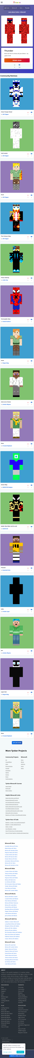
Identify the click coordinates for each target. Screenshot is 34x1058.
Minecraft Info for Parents (12, 813)
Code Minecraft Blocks (11, 913)
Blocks (22, 762)
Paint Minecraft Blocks (11, 901)
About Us (3, 989)
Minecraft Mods (5, 1023)
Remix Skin (17, 60)
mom (2, 360)
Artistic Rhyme (7, 404)
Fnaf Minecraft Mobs (10, 875)
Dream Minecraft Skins (11, 859)
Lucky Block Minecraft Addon (12, 924)
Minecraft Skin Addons (11, 928)
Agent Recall (8, 786)
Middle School (22, 1015)
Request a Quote (22, 1032)
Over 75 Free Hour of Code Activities (14, 831)
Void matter (4, 153)
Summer (20, 1002)
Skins (21, 8)
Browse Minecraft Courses (12, 800)
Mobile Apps (4, 997)
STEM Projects (22, 1030)
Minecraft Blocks (5, 1017)
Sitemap (3, 999)
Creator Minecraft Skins (11, 854)
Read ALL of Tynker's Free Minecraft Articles (16, 815)
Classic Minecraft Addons (11, 938)
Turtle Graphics (9, 779)
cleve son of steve (6, 402)
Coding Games (5, 1008)
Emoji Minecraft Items (11, 953)
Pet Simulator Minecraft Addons (13, 932)
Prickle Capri (6, 611)
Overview (20, 987)
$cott (2, 194)
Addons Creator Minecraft (12, 922)
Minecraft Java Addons (11, 930)
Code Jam (3, 1025)
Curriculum (21, 989)
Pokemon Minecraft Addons (12, 936)
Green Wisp (4, 484)
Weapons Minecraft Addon (12, 926)
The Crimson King (6, 236)
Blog (2, 987)
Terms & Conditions (6, 1039)
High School (21, 1017)
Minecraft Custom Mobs (11, 890)
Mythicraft (8, 788)
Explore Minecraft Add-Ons (12, 804)
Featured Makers (22, 997)
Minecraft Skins (5, 1011)
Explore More (17, 742)
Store (2, 1002)
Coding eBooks (5, 1000)
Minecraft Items (5, 1021)
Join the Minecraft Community (13, 802)
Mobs (22, 768)
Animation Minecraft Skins (12, 861)
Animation (8, 770)
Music (7, 777)
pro (2, 650)
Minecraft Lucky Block (10, 905)
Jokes (7, 764)
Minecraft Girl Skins (10, 863)
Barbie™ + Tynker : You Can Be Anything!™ (15, 822)
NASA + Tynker (9, 826)
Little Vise (5, 280)
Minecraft (14, 8)
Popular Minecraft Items (11, 951)
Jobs (2, 995)
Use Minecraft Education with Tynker (14, 811)
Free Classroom (22, 1011)
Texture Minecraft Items (11, 957)
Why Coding (21, 995)
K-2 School (21, 1021)
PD (19, 1027)
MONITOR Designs (7, 487)
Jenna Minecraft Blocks (11, 915)
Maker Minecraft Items (11, 949)
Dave (2, 443)
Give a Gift (21, 991)
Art (6, 760)
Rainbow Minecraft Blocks (12, 909)
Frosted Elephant (7, 446)
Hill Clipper (6, 114)
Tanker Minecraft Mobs (11, 886)
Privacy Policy (5, 1041)
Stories (7, 774)
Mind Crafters (9, 790)
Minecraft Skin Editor (7, 1013)
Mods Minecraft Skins (10, 848)
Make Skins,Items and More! (12, 798)
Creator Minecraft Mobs (11, 871)
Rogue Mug (6, 363)
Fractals (7, 768)
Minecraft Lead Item (10, 945)
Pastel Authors (7, 321)
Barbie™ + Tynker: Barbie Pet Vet (13, 824)
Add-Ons (23, 764)
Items (22, 766)
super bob (4, 692)
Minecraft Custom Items (11, 947)
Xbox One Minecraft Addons (12, 934)
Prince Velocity (5, 277)
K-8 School (21, 1023)
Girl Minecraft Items (10, 961)
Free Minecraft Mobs (10, 888)
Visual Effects (9, 762)
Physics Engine (9, 766)
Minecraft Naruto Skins (11, 856)
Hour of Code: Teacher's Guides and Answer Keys (17, 833)
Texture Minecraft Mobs (11, 873)
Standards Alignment (24, 1025)
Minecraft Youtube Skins (11, 850)
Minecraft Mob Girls (10, 880)
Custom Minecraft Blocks (11, 898)
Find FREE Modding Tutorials (12, 808)
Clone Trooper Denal (6, 112)
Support (3, 991)
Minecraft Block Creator (11, 896)
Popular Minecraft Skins (11, 852)
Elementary (21, 1013)
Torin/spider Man (5, 319)
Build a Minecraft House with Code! (14, 806)
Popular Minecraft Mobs (11, 877)
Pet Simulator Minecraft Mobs (13, 884)
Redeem (20, 993)
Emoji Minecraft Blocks (11, 907)
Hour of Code (4, 1027)
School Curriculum (23, 1010)
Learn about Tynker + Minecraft (17, 12)
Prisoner (3, 567)
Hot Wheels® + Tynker (11, 829)
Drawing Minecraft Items (11, 959)
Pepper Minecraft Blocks (11, 911)
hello (2, 609)
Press (2, 993)
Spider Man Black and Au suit (9, 526)
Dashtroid (5, 528)
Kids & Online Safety (6, 1042)
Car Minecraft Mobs (10, 882)
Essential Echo (6, 570)
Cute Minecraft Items (10, 964)
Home (7, 8)
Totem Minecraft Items (11, 955)
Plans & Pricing (22, 999)
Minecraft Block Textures (11, 903)
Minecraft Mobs (5, 1015)
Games (7, 772)
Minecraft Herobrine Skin (11, 865)
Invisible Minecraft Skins (11, 846)
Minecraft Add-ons (6, 1019)
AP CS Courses (22, 1019)
